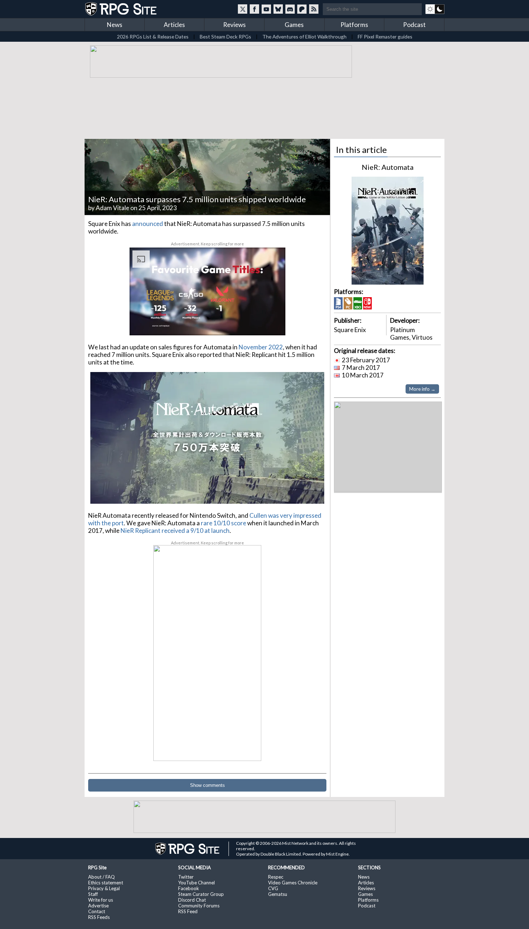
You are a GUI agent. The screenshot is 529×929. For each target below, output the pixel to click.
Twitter (186, 877)
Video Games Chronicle (292, 882)
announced (147, 223)
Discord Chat (192, 900)
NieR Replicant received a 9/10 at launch (175, 530)
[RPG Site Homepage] (122, 9)
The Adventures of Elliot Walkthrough (304, 36)
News (114, 24)
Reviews (234, 24)
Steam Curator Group (201, 894)
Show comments (207, 785)
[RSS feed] (313, 9)
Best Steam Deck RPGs (225, 36)
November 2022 (261, 347)
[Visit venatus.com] (271, 324)
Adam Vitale (112, 208)
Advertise (98, 905)
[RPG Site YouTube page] (266, 9)
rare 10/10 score (223, 523)
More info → (422, 389)
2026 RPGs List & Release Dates (153, 36)
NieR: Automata (387, 167)
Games (294, 24)
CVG (273, 888)
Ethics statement (105, 882)
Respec (275, 877)
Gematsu (277, 894)
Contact (96, 911)
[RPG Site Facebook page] (254, 9)
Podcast (414, 24)
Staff (93, 894)
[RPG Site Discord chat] (290, 9)
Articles (174, 24)
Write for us (100, 900)
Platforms (354, 24)
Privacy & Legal (104, 888)
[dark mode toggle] (434, 9)
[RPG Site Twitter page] (242, 9)
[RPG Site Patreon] (302, 9)
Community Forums (199, 905)
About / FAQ (101, 877)
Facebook (188, 888)
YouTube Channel (196, 882)
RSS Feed (188, 911)
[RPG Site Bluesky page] (278, 9)
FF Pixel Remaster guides (385, 36)
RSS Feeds (99, 917)
